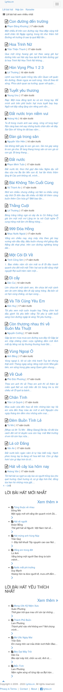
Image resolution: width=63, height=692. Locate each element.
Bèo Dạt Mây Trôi (23, 651)
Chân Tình (18, 397)
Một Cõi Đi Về (21, 254)
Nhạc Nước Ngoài (16, 233)
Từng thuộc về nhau (24, 507)
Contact (24, 688)
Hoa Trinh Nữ (20, 44)
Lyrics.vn (9, 1)
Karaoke (30, 9)
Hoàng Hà (12, 118)
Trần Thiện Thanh (16, 49)
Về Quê (15, 374)
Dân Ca (11, 282)
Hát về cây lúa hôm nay (29, 466)
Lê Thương (13, 72)
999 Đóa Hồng (21, 228)
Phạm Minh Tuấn (16, 164)
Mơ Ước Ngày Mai (23, 637)
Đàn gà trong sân (24, 136)
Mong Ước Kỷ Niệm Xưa (26, 605)
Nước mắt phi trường (24, 567)
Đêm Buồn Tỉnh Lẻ (25, 420)
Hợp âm (19, 9)
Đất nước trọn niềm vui (28, 113)
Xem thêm (46, 501)
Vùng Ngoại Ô (21, 351)
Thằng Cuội (19, 205)
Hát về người (20, 521)
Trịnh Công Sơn (15, 259)
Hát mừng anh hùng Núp (26, 535)
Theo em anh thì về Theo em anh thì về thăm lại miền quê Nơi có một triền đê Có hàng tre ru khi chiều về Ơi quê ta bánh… (31, 387)
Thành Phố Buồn (22, 619)
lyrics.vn (47, 688)
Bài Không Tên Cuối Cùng (31, 182)
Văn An (11, 448)
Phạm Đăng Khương (17, 26)
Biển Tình (19, 665)
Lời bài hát (7, 9)
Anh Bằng (12, 356)
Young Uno (13, 95)
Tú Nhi (10, 425)
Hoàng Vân (13, 471)
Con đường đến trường (28, 21)
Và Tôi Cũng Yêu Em (27, 301)
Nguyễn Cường (15, 333)
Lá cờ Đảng (19, 443)
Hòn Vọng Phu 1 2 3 (26, 67)
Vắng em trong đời (23, 549)
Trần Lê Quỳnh (15, 402)
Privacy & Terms (8, 688)
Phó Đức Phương (16, 379)
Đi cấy (14, 277)
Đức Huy (11, 305)
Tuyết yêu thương (24, 90)
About (34, 688)
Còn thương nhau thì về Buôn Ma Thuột (27, 326)
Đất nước (17, 159)
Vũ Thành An (14, 187)
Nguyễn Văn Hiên (16, 141)
